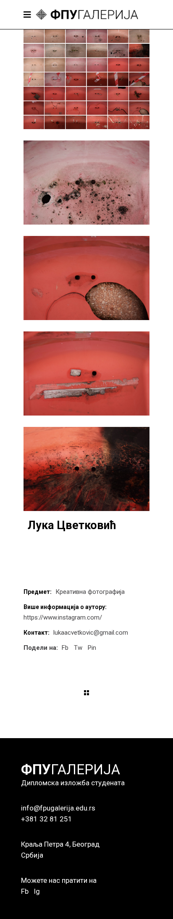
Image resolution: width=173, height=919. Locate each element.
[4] (86, 373)
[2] (86, 182)
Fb (25, 891)
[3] (86, 278)
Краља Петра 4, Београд (60, 844)
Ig (37, 891)
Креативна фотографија (90, 592)
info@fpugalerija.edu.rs (58, 808)
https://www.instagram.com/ (63, 617)
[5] (86, 469)
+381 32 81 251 (46, 819)
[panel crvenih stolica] (86, 79)
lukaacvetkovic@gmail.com (90, 632)
